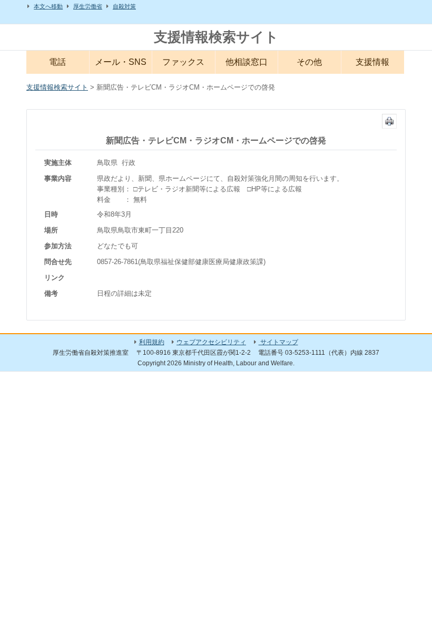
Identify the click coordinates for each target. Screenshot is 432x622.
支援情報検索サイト (216, 37)
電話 (57, 61)
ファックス (183, 61)
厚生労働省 (87, 6)
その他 (309, 61)
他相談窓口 (246, 61)
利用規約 (151, 342)
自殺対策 (124, 6)
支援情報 (372, 61)
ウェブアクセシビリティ (211, 342)
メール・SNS (120, 61)
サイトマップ (278, 342)
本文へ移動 (48, 6)
